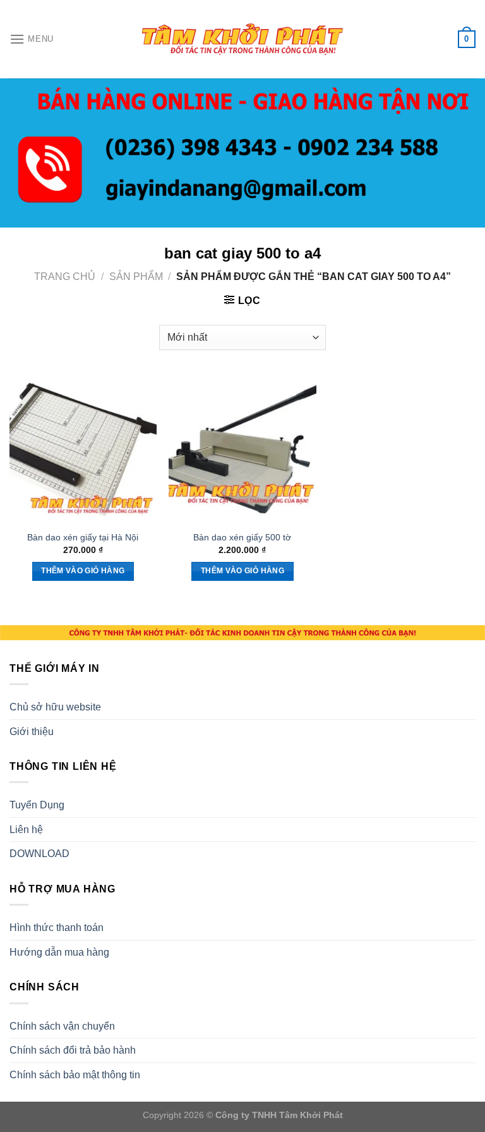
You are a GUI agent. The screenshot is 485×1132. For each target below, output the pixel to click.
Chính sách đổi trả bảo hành (72, 1050)
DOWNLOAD (39, 853)
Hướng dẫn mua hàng (59, 952)
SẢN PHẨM (136, 276)
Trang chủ (64, 276)
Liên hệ (26, 829)
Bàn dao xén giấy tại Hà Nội (82, 537)
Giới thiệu (31, 731)
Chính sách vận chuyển (62, 1026)
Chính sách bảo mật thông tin (74, 1074)
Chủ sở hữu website (55, 707)
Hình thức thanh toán (56, 927)
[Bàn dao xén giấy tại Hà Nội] (83, 449)
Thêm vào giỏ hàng (82, 571)
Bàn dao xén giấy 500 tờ (242, 537)
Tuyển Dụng (36, 805)
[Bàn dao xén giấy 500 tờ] (242, 449)
